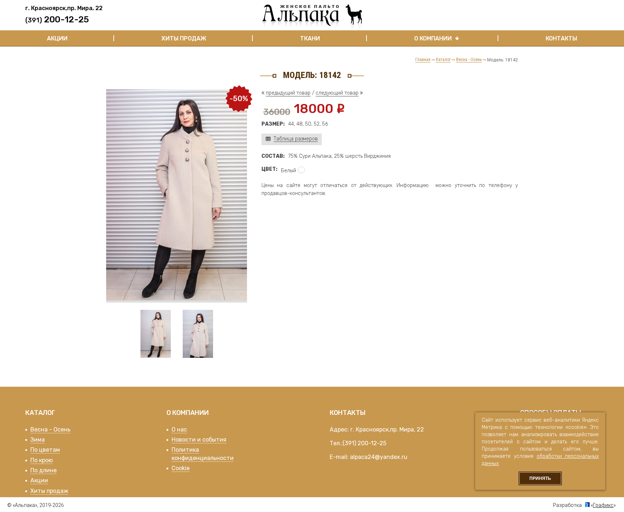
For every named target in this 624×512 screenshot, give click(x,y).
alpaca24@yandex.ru (378, 457)
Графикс (603, 505)
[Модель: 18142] (176, 299)
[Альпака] (312, 17)
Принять (540, 478)
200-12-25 (372, 443)
